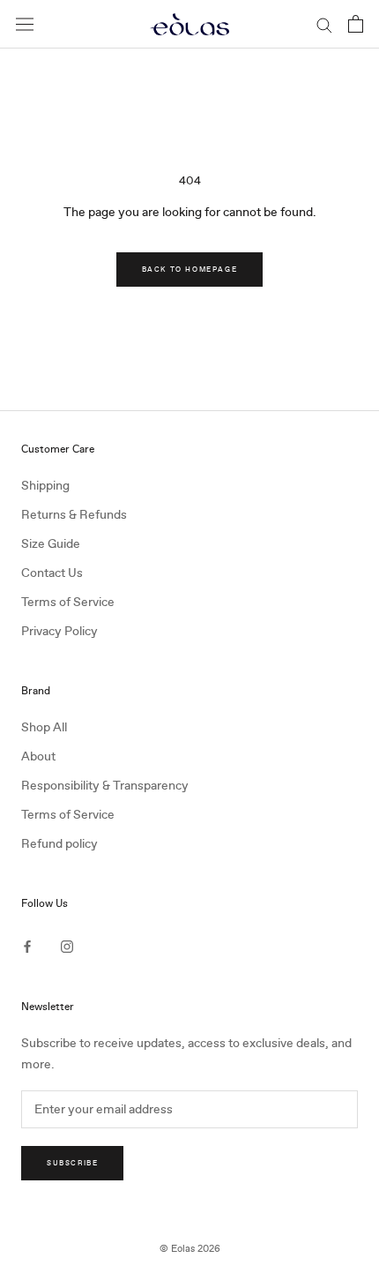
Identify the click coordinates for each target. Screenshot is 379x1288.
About (38, 756)
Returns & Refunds (74, 514)
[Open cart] (355, 24)
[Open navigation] (24, 24)
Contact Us (52, 572)
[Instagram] (67, 946)
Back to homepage (190, 269)
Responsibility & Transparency (105, 785)
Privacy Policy (59, 631)
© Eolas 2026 (190, 1248)
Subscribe (72, 1163)
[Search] (324, 24)
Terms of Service (68, 602)
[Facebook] (27, 946)
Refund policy (59, 843)
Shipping (45, 485)
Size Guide (50, 543)
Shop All (44, 727)
